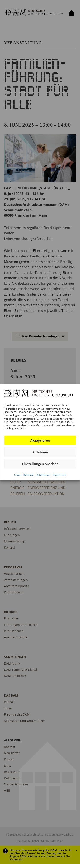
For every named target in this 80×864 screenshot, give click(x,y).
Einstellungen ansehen (40, 463)
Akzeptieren (40, 440)
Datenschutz (43, 475)
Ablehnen (40, 452)
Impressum (59, 475)
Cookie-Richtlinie (23, 475)
